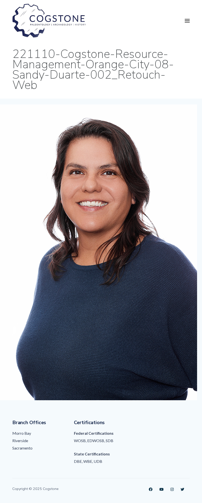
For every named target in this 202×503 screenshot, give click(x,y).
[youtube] (161, 489)
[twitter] (182, 489)
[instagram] (172, 489)
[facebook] (150, 489)
